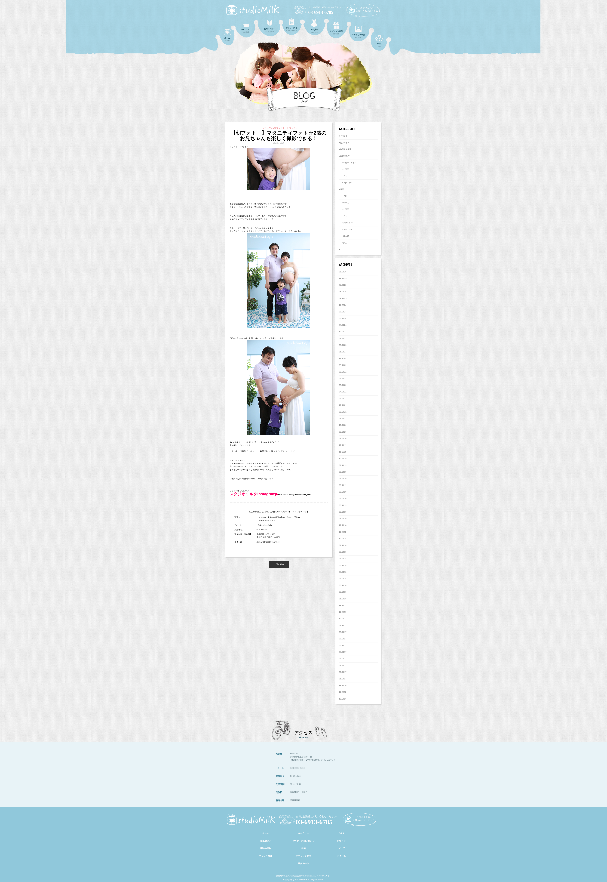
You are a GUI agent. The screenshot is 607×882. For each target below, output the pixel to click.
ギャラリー (303, 833)
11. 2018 (342, 532)
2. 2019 (343, 512)
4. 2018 (343, 579)
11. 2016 (342, 692)
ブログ (341, 848)
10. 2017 (342, 619)
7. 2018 (343, 559)
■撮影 (341, 189)
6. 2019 (343, 485)
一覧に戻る (279, 564)
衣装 (303, 848)
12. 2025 (342, 278)
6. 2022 (343, 378)
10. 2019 (342, 458)
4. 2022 (343, 392)
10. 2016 (342, 699)
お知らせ (341, 841)
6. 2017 (343, 645)
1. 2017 (343, 679)
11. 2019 (342, 452)
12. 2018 (342, 525)
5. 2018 (343, 572)
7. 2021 (343, 418)
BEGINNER (269, 30)
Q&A (379, 45)
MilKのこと (265, 841)
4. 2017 (343, 659)
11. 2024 (342, 305)
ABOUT (246, 30)
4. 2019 (343, 499)
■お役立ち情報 (345, 149)
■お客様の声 (344, 156)
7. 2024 (343, 312)
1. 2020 (343, 439)
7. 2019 (343, 479)
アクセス (341, 856)
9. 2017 (343, 625)
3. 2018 (343, 585)
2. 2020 (343, 432)
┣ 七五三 (344, 169)
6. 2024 (343, 318)
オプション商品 (303, 856)
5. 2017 (343, 652)
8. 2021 (343, 412)
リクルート (303, 863)
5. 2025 (343, 292)
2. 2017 (343, 672)
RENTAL (314, 30)
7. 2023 (343, 338)
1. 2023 (343, 352)
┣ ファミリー (346, 223)
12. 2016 (342, 685)
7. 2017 (343, 639)
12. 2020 (342, 425)
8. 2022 (343, 372)
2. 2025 (343, 298)
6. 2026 (343, 272)
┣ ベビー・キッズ (347, 163)
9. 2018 (343, 545)
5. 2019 (343, 492)
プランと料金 (265, 856)
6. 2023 (343, 345)
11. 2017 (342, 612)
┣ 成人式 (344, 236)
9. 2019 (343, 465)
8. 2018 (343, 552)
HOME (227, 39)
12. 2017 (342, 605)
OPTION (336, 32)
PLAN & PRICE (291, 29)
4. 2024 (343, 325)
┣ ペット (344, 176)
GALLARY (358, 36)
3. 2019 (343, 505)
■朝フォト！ (344, 143)
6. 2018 (343, 565)
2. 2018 (343, 592)
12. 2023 (342, 332)
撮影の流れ (265, 848)
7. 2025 (343, 285)
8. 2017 (343, 632)
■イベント (343, 136)
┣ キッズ (344, 203)
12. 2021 (342, 405)
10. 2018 (342, 539)
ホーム (265, 833)
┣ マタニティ (346, 183)
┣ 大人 (343, 243)
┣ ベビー (344, 196)
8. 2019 (343, 472)
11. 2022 (342, 358)
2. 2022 (343, 399)
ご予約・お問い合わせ (303, 841)
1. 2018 (343, 599)
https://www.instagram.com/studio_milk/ (294, 494)
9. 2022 (343, 365)
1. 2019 (343, 519)
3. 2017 (343, 665)
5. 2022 (343, 385)
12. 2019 (342, 445)
